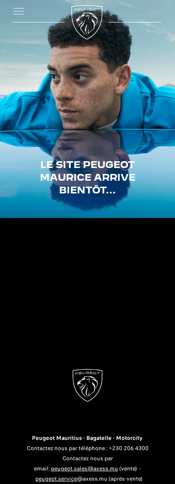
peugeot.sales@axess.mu (84, 468)
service (67, 479)
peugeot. (46, 479)
